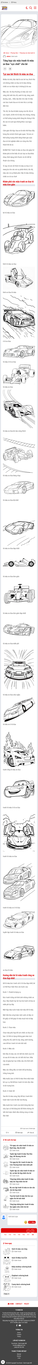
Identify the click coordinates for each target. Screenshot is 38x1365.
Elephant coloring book (20, 1275)
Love (19, 1358)
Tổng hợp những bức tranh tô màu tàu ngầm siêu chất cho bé (22, 1205)
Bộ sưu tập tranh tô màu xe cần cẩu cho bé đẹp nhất (22, 1189)
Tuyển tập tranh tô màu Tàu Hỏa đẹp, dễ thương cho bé (21, 1155)
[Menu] (35, 8)
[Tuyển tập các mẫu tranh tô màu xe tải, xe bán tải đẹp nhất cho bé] (6, 1173)
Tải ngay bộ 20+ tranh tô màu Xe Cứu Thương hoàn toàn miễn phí (21, 1163)
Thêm (6, 1294)
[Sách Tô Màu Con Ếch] (7, 1260)
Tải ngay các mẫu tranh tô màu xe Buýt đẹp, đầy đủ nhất (22, 1146)
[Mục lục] (3, 1362)
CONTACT (19, 1304)
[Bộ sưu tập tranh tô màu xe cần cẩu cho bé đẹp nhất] (6, 1190)
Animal (19, 1354)
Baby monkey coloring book (21, 1267)
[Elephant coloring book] (7, 1278)
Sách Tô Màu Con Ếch (19, 1258)
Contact (19, 1334)
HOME (11, 1304)
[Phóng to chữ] (10, 69)
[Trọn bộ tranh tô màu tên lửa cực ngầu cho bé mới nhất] (6, 1198)
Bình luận (20, 1133)
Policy (14, 2)
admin (8, 56)
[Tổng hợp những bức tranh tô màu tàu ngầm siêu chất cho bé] (6, 1207)
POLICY (26, 1304)
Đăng (33, 1222)
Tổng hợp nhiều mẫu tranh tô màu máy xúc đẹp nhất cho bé (22, 1180)
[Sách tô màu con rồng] (7, 1252)
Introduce (5, 2)
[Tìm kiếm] (30, 8)
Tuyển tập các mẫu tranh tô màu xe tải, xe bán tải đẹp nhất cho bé (22, 1172)
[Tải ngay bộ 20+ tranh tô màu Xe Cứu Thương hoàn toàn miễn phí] (6, 1164)
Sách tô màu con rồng (19, 1249)
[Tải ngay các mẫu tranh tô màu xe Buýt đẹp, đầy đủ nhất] (6, 1148)
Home (19, 1332)
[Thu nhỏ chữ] (5, 69)
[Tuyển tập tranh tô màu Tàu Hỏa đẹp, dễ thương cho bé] (6, 1156)
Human (19, 1356)
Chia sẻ (31, 1133)
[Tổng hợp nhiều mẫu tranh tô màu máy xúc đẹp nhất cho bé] (6, 1181)
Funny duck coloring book (21, 1284)
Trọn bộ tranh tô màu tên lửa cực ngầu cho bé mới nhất (21, 1197)
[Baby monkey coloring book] (7, 1269)
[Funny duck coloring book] (7, 1287)
